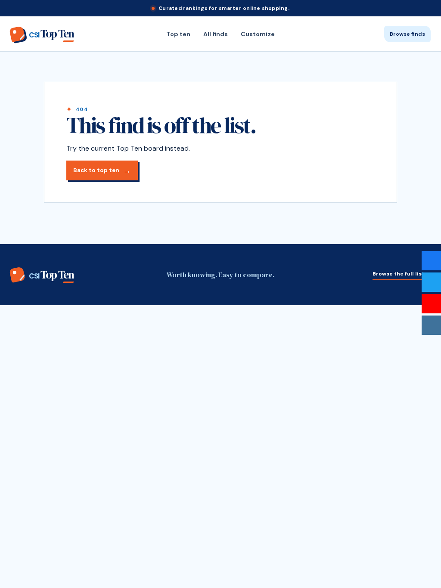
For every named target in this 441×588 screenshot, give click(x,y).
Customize (258, 34)
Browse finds (407, 34)
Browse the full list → (402, 273)
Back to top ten (96, 170)
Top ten (178, 34)
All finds (215, 34)
